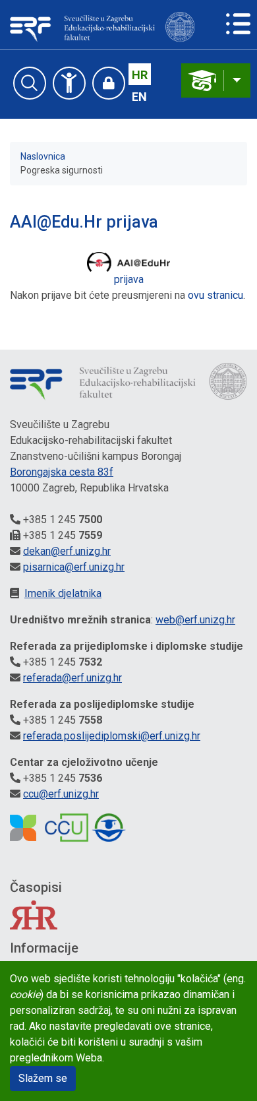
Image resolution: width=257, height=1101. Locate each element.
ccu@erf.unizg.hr (61, 794)
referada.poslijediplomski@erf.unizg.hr (111, 736)
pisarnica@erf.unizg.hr (74, 567)
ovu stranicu (215, 295)
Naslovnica (42, 156)
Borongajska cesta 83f (61, 472)
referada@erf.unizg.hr (72, 678)
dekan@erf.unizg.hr (67, 551)
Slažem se (42, 1078)
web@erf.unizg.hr (195, 619)
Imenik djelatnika (62, 593)
